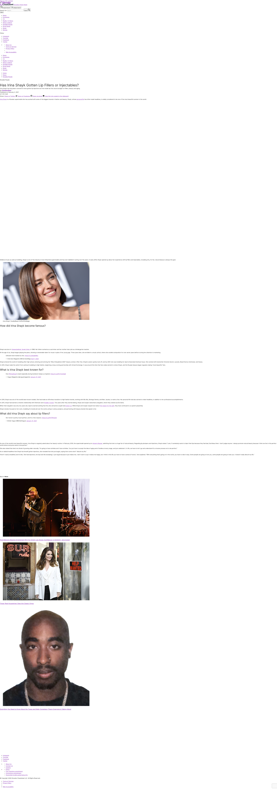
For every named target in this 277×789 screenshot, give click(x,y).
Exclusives (6, 17)
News (4, 15)
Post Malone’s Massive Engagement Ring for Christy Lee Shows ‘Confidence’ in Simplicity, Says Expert (35, 540)
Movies (5, 30)
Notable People (7, 24)
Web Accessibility (11, 52)
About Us (8, 45)
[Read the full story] (46, 536)
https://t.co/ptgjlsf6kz (31, 355)
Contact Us (9, 766)
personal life (80, 99)
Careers (8, 767)
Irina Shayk (3, 99)
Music (4, 28)
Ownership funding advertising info (17, 775)
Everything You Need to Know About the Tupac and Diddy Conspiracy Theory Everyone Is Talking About (35, 709)
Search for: (3, 10)
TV (4, 19)
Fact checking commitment (14, 771)
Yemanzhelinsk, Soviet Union (21, 349)
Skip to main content (6, 1)
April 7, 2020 (35, 359)
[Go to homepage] (6, 752)
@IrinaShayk (13, 374)
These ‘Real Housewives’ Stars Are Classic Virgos (17, 603)
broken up (68, 406)
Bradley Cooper (49, 402)
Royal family (6, 26)
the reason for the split (107, 406)
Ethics (8, 769)
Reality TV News (8, 21)
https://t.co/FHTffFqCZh (49, 418)
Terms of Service (11, 46)
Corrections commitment (13, 773)
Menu (2, 12)
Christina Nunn (6, 90)
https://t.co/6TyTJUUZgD (58, 374)
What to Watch (7, 22)
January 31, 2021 (36, 377)
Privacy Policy (10, 48)
